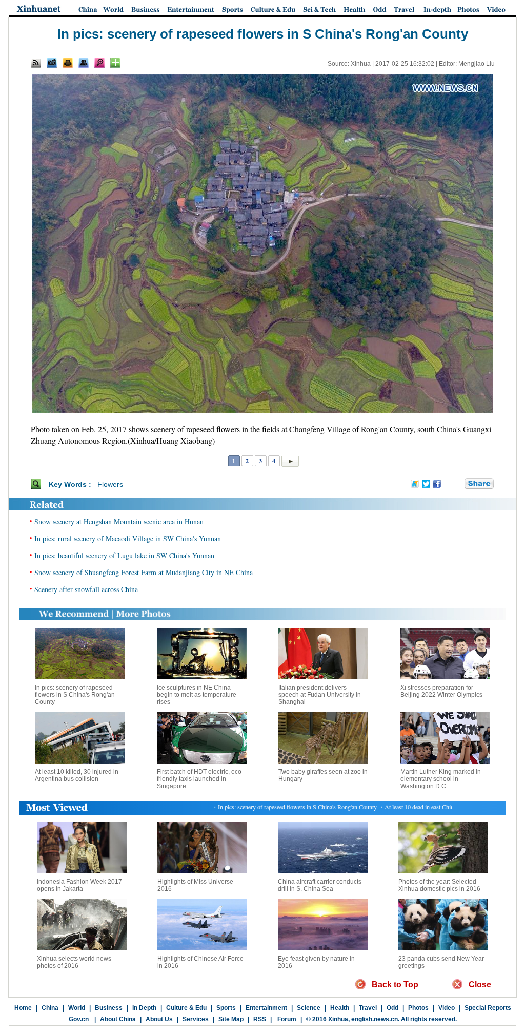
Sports (226, 1008)
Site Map (231, 1019)
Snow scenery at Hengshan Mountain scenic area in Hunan (119, 521)
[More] (115, 63)
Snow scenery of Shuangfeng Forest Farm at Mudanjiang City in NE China (143, 572)
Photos (418, 1008)
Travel (368, 1008)
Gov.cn (79, 1019)
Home (23, 1008)
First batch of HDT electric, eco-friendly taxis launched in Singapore (200, 779)
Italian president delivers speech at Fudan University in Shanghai (319, 695)
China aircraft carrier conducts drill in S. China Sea (319, 885)
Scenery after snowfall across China (86, 589)
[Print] (68, 63)
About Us (159, 1019)
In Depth (144, 1008)
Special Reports (488, 1008)
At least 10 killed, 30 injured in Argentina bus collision (76, 775)
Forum (286, 1019)
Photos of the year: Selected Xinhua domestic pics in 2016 (439, 885)
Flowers (110, 484)
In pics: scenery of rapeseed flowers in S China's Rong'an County (75, 695)
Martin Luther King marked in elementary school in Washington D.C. (440, 779)
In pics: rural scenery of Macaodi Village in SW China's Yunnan (127, 538)
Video (446, 1008)
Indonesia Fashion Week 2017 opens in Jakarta (79, 885)
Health (339, 1008)
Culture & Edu (186, 1008)
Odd (392, 1008)
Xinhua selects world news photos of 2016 (74, 962)
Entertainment (266, 1008)
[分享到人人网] (457, 484)
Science (308, 1008)
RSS (259, 1019)
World (76, 1008)
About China (118, 1019)
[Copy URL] (83, 63)
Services (196, 1019)
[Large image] (99, 63)
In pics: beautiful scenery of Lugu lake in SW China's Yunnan (124, 555)
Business (109, 1008)
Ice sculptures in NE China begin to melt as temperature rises (196, 695)
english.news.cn (374, 1019)
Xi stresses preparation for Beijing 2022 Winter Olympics (441, 691)
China (50, 1008)
